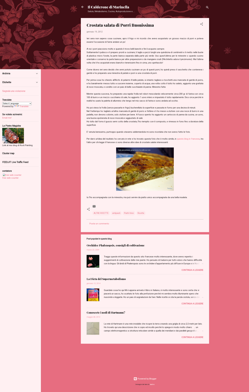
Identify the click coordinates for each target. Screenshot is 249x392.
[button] (201, 24)
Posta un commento (99, 223)
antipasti (116, 213)
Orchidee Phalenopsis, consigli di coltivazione (116, 245)
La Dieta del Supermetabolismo (106, 279)
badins (152, 384)
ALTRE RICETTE (101, 213)
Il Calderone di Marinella (108, 7)
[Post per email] (94, 207)
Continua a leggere (192, 270)
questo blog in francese (188, 139)
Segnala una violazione (13, 91)
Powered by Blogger (146, 378)
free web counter (10, 178)
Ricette (141, 213)
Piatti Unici (129, 213)
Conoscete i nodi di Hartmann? (106, 312)
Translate (24, 106)
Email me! (7, 117)
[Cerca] (207, 7)
